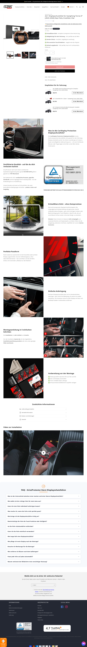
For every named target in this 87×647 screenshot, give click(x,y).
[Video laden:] (43, 452)
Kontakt (39, 605)
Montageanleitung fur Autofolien (46, 615)
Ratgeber (40, 617)
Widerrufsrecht (12, 612)
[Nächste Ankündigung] (67, 1)
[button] (76, 6)
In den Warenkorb (78, 92)
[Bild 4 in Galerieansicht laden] (32, 55)
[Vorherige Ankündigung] (19, 1)
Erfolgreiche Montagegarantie (45, 612)
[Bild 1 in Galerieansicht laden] (10, 55)
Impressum (11, 610)
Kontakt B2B (41, 610)
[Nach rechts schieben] (37, 55)
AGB (10, 605)
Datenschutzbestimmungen (15, 608)
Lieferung (11, 615)
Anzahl (46, 50)
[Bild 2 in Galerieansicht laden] (17, 55)
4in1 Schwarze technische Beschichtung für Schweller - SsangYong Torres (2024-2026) (66, 108)
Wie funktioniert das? (56, 59)
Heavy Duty (40, 620)
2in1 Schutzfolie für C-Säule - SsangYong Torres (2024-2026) (67, 98)
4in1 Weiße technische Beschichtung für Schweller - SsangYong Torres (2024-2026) (66, 89)
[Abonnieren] (54, 585)
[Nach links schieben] (4, 55)
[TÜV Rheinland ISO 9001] (24, 626)
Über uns (40, 608)
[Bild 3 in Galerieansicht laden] (25, 55)
